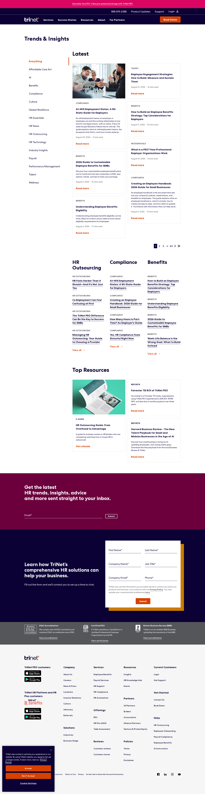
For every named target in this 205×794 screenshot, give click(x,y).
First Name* (115, 550)
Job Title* (150, 564)
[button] (143, 601)
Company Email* (118, 577)
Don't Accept (28, 776)
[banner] (102, 3)
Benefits (33, 85)
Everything (35, 61)
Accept (28, 768)
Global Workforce (39, 109)
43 (171, 246)
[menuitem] (119, 11)
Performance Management (44, 166)
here (147, 592)
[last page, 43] (179, 246)
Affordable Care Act (40, 69)
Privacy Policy (156, 589)
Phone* (149, 577)
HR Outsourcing (38, 134)
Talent (32, 174)
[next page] (175, 246)
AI (30, 77)
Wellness (34, 182)
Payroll (33, 158)
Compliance (36, 93)
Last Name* (151, 550)
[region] (28, 769)
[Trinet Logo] (32, 19)
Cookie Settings (28, 783)
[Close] (51, 750)
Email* (28, 515)
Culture (33, 101)
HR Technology (37, 142)
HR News (34, 126)
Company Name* (119, 564)
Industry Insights (38, 150)
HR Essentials (36, 117)
